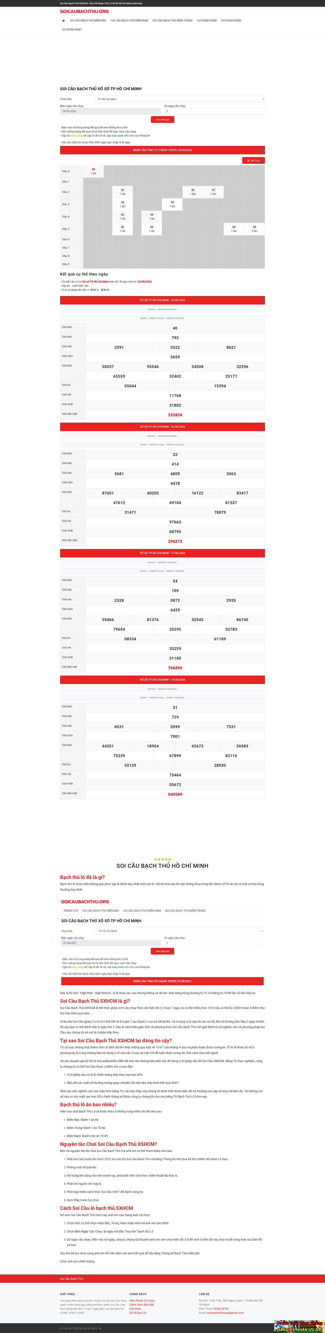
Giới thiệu (135, 1308)
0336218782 (221, 1308)
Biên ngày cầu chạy (71, 106)
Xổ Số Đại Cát (137, 1312)
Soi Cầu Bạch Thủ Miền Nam (129, 20)
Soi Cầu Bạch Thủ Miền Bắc (88, 20)
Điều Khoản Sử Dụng (142, 1300)
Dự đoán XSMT (72, 29)
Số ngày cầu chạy (175, 106)
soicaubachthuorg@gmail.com (225, 1312)
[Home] (64, 20)
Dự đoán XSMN (231, 20)
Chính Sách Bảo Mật (141, 1304)
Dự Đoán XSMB (207, 20)
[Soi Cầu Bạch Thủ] (84, 11)
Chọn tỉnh (66, 99)
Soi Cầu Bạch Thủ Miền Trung (173, 20)
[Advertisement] (162, 60)
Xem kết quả (162, 119)
